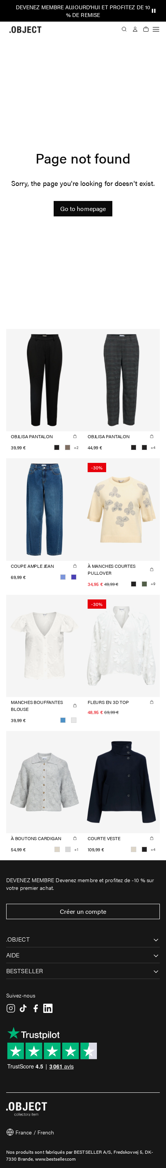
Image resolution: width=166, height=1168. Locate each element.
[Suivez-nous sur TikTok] (23, 1008)
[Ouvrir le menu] (156, 29)
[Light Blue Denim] (63, 577)
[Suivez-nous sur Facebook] (35, 1008)
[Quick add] (74, 436)
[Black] (56, 447)
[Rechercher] (124, 29)
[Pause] (154, 11)
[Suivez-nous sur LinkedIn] (48, 1008)
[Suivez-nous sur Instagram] (10, 1008)
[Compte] (135, 29)
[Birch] (57, 849)
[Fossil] (67, 447)
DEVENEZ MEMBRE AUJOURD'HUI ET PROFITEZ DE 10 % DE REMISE (83, 11)
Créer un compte (83, 911)
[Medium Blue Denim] (73, 577)
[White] (73, 720)
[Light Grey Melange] (68, 849)
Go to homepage (83, 208)
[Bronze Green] (144, 584)
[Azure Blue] (63, 720)
